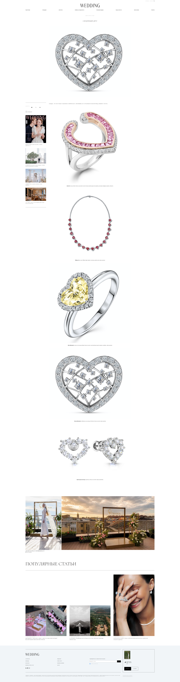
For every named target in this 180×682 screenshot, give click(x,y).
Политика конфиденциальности (127, 676)
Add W (58, 665)
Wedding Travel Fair (30, 665)
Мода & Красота (89, 15)
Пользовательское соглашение (127, 675)
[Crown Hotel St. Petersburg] (41, 551)
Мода (93, 15)
